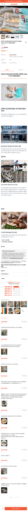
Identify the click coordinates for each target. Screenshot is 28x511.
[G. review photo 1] (4, 490)
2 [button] (12, 497)
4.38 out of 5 (17, 282)
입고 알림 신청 (17, 508)
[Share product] (25, 42)
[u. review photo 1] (4, 403)
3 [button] (14, 497)
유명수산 (3, 44)
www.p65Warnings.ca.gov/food (16, 258)
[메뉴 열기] (2, 4)
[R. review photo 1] (4, 443)
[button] (3, 50)
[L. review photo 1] (4, 351)
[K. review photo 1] (4, 421)
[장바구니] (26, 4)
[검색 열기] (4, 4)
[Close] (26, 1)
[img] (4, 321)
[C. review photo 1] (4, 332)
